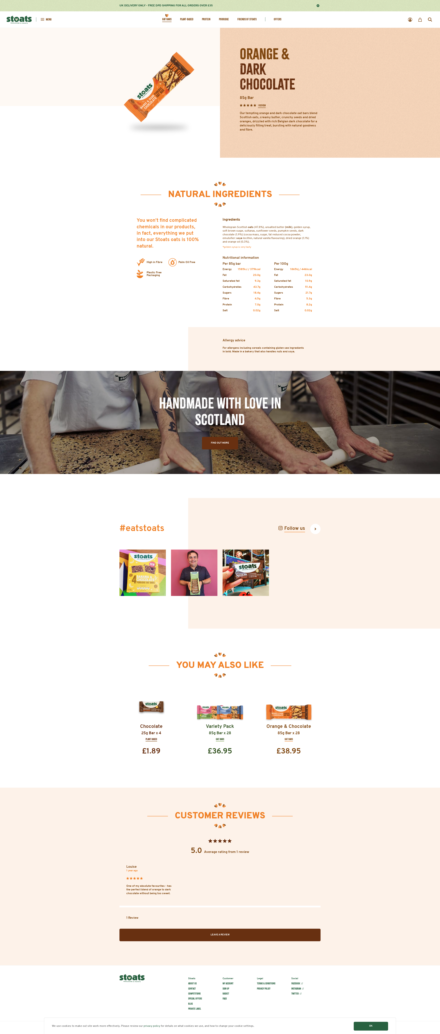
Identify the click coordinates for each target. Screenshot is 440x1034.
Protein (206, 19)
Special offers (195, 998)
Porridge (224, 19)
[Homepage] (19, 19)
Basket (226, 993)
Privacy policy (263, 988)
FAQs (225, 998)
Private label (194, 1008)
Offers (277, 19)
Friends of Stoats (247, 19)
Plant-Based (186, 19)
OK (371, 1026)
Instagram (296, 988)
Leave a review (220, 935)
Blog (190, 1003)
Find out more (220, 443)
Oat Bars (167, 19)
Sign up (226, 988)
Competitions (194, 993)
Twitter (295, 993)
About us (192, 983)
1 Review (262, 105)
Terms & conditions (266, 983)
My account (228, 983)
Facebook (295, 983)
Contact (192, 988)
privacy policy (152, 1026)
